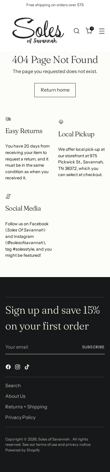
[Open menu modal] (102, 31)
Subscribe (93, 347)
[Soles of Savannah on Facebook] (8, 368)
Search (13, 385)
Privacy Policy (20, 417)
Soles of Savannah (54, 439)
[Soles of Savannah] (37, 30)
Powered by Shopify (22, 450)
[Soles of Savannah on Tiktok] (27, 368)
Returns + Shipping (26, 407)
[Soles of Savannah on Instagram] (18, 368)
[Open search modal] (76, 31)
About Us (15, 396)
